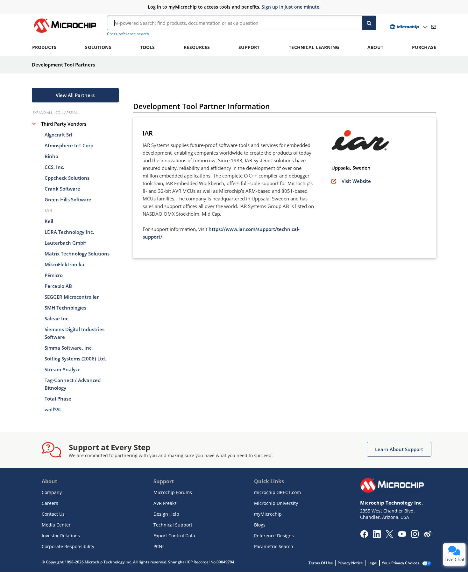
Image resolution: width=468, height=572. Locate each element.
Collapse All (67, 112)
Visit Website (356, 181)
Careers (50, 503)
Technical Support (172, 525)
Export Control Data (174, 536)
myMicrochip (268, 514)
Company (52, 492)
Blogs (260, 525)
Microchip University (276, 503)
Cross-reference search (128, 34)
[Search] (369, 23)
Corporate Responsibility (68, 546)
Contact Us (53, 514)
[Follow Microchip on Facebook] (364, 536)
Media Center (56, 525)
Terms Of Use (320, 563)
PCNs (159, 546)
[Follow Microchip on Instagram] (415, 536)
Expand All (42, 112)
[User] (408, 27)
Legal (372, 563)
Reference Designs (274, 536)
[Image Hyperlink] (65, 33)
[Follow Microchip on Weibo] (427, 535)
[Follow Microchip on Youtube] (402, 535)
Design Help (166, 514)
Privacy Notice (350, 563)
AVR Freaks (165, 503)
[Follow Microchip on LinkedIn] (377, 536)
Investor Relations (61, 536)
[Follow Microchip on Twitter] (389, 536)
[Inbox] (433, 26)
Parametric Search (273, 546)
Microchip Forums (172, 492)
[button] (75, 95)
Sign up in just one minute (290, 7)
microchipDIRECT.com (277, 492)
